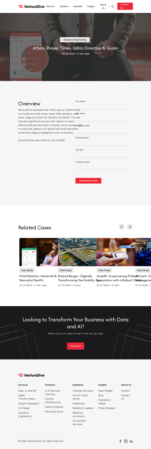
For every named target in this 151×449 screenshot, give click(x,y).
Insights (102, 384)
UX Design (24, 408)
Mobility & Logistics (83, 408)
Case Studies (105, 390)
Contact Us (124, 6)
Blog (100, 395)
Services (23, 384)
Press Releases (106, 408)
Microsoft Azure (54, 411)
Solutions (50, 384)
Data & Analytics (54, 406)
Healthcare (79, 403)
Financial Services (83, 390)
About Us (126, 384)
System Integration (28, 403)
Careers (125, 390)
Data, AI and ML (27, 390)
